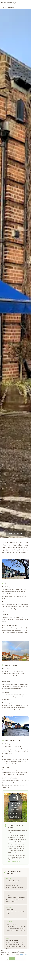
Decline (4, 958)
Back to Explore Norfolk (8, 7)
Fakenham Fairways (8, 3)
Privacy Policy (23, 954)
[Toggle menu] (28, 2)
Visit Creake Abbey (13, 861)
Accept (12, 958)
